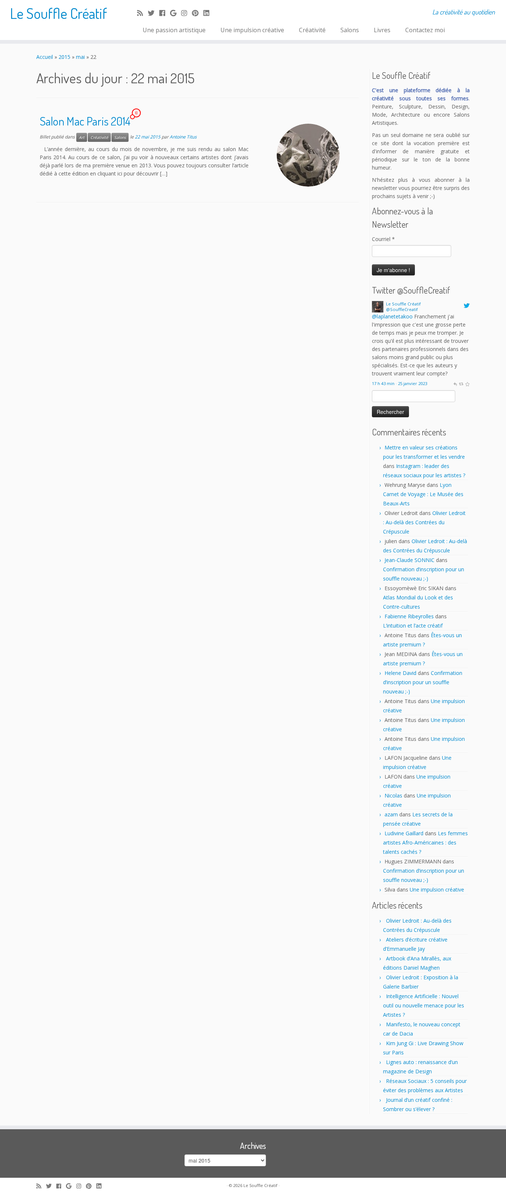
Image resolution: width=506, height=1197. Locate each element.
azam (391, 814)
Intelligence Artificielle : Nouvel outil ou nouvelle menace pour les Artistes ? (423, 1005)
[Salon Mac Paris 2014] (308, 155)
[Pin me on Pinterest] (197, 13)
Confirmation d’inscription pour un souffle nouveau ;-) (422, 682)
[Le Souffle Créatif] (377, 306)
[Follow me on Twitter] (153, 13)
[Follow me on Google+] (175, 13)
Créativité (312, 30)
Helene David (400, 672)
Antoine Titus (183, 137)
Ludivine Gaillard (404, 833)
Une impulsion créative (252, 30)
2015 (64, 56)
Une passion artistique (174, 30)
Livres (382, 30)
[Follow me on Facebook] (164, 13)
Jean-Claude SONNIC (410, 560)
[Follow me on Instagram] (186, 13)
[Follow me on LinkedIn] (208, 13)
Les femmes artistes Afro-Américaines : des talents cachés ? (425, 842)
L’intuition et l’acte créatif (413, 625)
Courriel (383, 239)
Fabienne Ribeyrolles (409, 616)
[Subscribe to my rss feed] (142, 13)
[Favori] (467, 383)
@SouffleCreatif (402, 309)
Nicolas (393, 795)
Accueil (44, 56)
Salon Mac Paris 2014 (85, 120)
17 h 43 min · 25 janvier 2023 (399, 383)
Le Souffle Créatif (58, 13)
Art (81, 137)
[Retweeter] (461, 383)
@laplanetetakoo (392, 316)
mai (80, 56)
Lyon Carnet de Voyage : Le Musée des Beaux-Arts (423, 494)
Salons (349, 30)
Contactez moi (425, 30)
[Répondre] (455, 383)
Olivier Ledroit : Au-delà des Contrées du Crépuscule (424, 522)
